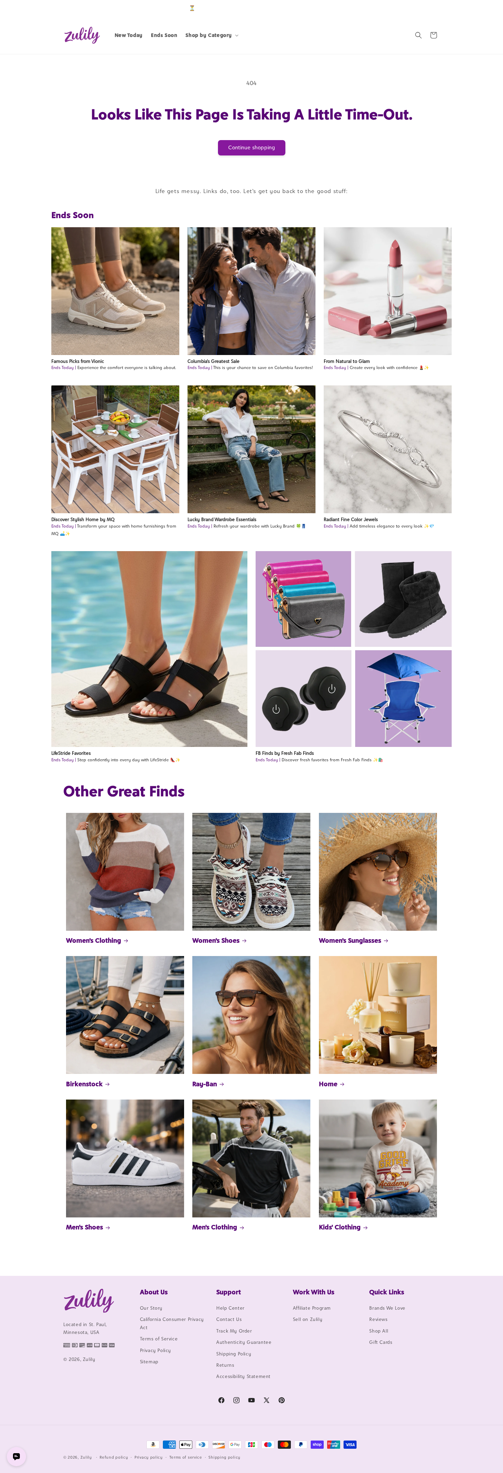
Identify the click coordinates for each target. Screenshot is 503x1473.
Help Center (230, 1308)
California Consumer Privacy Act (172, 1323)
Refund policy (114, 1457)
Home (328, 1084)
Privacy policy (148, 1457)
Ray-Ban (204, 1084)
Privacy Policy (155, 1350)
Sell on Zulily (307, 1319)
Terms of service (185, 1457)
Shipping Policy (233, 1353)
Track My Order (234, 1331)
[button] (211, 35)
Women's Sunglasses (350, 940)
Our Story (151, 1308)
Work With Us (313, 1292)
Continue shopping (251, 147)
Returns (225, 1365)
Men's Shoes (84, 1227)
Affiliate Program (312, 1308)
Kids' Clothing (340, 1227)
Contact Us (229, 1319)
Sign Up (429, 8)
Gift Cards (380, 1342)
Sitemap (149, 1361)
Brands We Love (387, 1308)
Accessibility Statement (243, 1376)
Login (407, 8)
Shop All (378, 1331)
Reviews (378, 1319)
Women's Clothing (93, 940)
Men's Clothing (214, 1227)
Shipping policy (224, 1457)
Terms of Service (159, 1338)
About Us (154, 1292)
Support (228, 1292)
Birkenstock (84, 1084)
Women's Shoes (216, 940)
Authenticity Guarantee (243, 1342)
